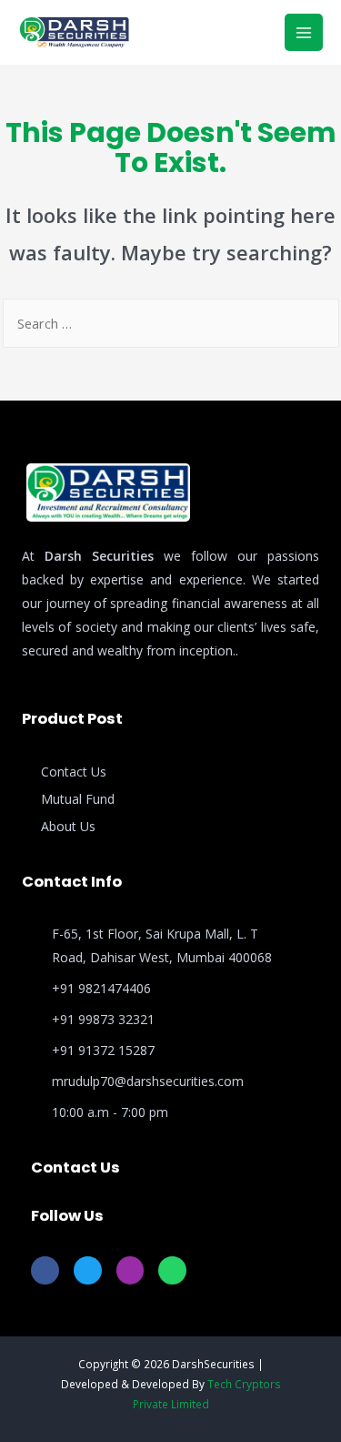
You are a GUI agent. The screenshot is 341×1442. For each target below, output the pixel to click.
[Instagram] (130, 1270)
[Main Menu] (304, 33)
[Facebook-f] (45, 1270)
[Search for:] (171, 323)
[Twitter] (88, 1270)
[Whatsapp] (172, 1270)
